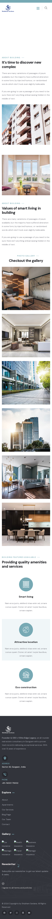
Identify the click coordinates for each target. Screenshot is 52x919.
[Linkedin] (23, 912)
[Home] (8, 8)
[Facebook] (4, 912)
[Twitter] (10, 912)
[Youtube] (29, 912)
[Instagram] (16, 912)
